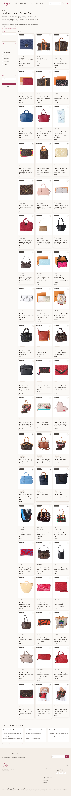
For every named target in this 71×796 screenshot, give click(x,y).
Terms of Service (29, 788)
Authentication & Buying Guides (47, 778)
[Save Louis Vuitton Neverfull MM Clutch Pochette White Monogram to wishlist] (33, 289)
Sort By (3, 31)
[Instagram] (60, 773)
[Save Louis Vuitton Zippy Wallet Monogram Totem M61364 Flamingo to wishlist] (50, 361)
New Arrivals (23, 3)
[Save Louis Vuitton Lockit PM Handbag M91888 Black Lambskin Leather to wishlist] (33, 326)
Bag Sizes (45, 782)
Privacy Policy (22, 788)
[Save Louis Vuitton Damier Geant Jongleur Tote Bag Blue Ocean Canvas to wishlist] (68, 469)
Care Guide (45, 780)
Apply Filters (9, 83)
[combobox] (53, 3)
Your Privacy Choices (37, 788)
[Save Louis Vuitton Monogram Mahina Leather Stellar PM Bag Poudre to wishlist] (33, 648)
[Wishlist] (63, 3)
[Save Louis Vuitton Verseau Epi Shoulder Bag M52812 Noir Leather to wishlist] (68, 543)
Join (67, 756)
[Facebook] (57, 773)
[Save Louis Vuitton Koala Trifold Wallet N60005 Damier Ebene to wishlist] (33, 181)
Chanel (36, 3)
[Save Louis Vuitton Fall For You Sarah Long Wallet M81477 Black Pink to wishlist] (68, 72)
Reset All (9, 86)
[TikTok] (65, 773)
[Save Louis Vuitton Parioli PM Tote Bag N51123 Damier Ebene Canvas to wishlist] (33, 613)
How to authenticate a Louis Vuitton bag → (9, 28)
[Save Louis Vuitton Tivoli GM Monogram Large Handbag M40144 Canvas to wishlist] (33, 434)
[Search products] (59, 3)
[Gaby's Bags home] (6, 3)
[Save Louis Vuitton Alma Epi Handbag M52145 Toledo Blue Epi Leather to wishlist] (33, 107)
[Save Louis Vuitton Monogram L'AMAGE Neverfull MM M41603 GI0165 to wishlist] (68, 685)
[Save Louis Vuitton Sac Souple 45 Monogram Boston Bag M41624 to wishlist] (50, 35)
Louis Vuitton (30, 3)
